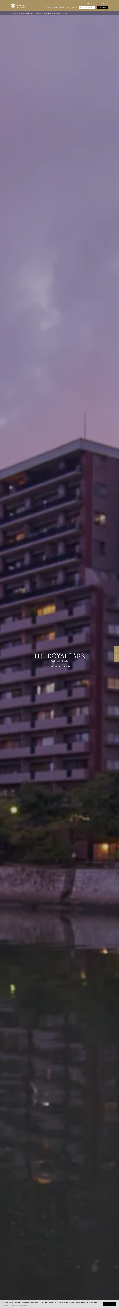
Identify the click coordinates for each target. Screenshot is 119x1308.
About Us (74, 7)
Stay (44, 7)
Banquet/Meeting (58, 7)
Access (89, 3)
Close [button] (109, 1304)
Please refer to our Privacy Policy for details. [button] (16, 1305)
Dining (49, 7)
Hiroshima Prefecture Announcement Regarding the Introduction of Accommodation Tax (39, 13)
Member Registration (86, 7)
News (67, 7)
